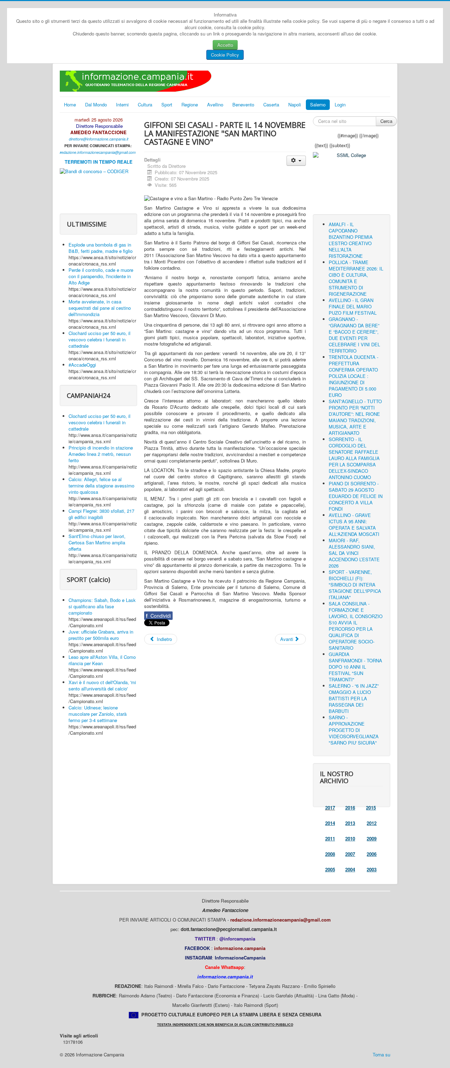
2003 (372, 869)
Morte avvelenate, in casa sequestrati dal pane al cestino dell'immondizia (100, 307)
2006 (372, 854)
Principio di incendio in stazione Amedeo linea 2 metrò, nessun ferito (101, 454)
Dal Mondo (96, 104)
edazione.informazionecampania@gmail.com (98, 152)
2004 (350, 869)
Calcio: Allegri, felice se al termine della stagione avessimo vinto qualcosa (101, 485)
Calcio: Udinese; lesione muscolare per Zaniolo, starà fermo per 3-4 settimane (98, 713)
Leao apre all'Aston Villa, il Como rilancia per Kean (102, 660)
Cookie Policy (225, 54)
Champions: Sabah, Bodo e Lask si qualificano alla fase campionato (102, 606)
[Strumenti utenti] (296, 161)
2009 (372, 838)
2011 (330, 838)
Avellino (215, 104)
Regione (189, 104)
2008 (330, 854)
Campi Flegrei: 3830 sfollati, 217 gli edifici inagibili (101, 513)
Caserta (271, 104)
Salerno (318, 104)
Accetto (225, 44)
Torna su (381, 1054)
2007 (350, 854)
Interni (122, 104)
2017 (330, 807)
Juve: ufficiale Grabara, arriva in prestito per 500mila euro (101, 634)
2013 (350, 823)
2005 (330, 869)
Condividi (158, 615)
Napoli (294, 104)
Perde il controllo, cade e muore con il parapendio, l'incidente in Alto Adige (101, 276)
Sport (166, 104)
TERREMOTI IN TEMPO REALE (99, 161)
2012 (372, 823)
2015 (371, 807)
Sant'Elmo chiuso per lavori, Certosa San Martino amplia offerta (97, 542)
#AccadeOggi (82, 364)
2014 (330, 823)
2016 (350, 807)
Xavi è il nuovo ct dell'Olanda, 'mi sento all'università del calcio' (102, 685)
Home (70, 104)
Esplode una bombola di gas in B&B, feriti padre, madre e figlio (101, 247)
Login (340, 104)
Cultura (145, 104)
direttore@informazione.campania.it (98, 139)
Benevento (243, 104)
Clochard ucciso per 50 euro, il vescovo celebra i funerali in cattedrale (99, 339)
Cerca (386, 121)
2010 (350, 838)
